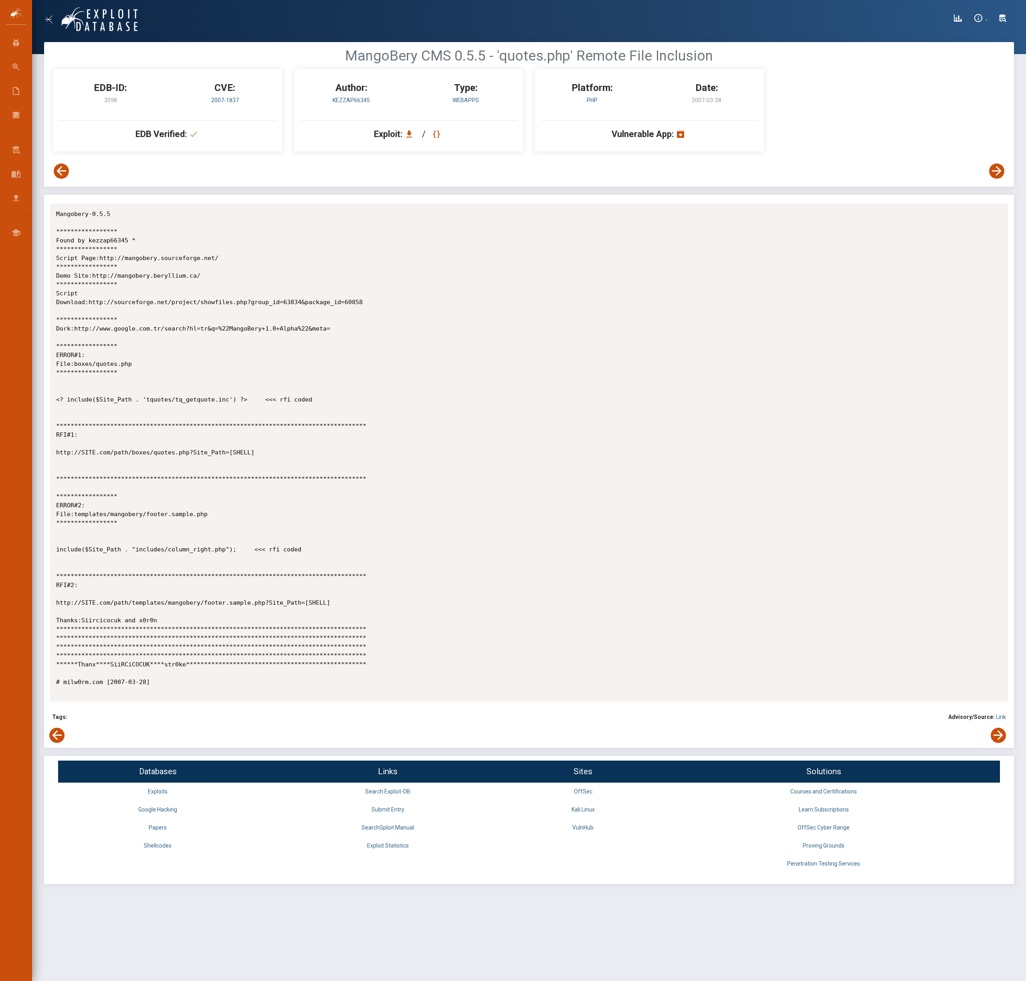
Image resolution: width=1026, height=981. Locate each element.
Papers (158, 827)
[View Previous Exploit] (61, 171)
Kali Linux (583, 809)
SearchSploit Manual (388, 827)
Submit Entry (388, 809)
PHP (592, 100)
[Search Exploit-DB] (1002, 19)
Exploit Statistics (388, 845)
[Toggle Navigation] (51, 19)
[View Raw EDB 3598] (437, 134)
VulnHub (583, 827)
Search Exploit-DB (387, 791)
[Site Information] (980, 19)
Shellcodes (158, 845)
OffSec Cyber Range (824, 827)
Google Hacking (157, 809)
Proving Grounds (823, 845)
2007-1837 (225, 100)
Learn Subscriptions (824, 809)
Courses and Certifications (823, 791)
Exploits (158, 791)
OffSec (583, 791)
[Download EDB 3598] (411, 134)
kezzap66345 (351, 100)
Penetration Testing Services (823, 863)
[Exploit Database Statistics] (957, 19)
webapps (465, 100)
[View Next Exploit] (996, 171)
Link (1001, 717)
